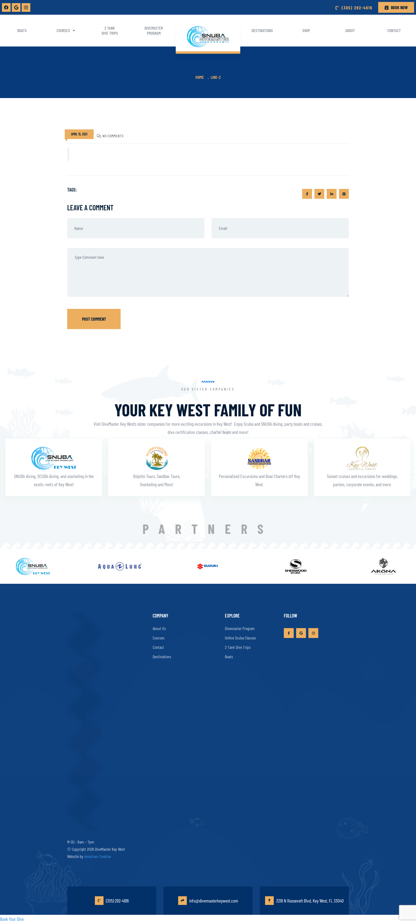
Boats (22, 30)
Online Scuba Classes (240, 637)
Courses (63, 30)
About (350, 30)
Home (200, 77)
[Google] (16, 7)
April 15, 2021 (79, 134)
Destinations (262, 30)
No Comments (113, 135)
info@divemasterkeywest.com (213, 900)
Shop (306, 30)
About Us (159, 628)
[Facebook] (6, 7)
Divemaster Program (153, 30)
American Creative (97, 856)
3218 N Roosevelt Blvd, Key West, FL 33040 (310, 900)
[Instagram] (26, 7)
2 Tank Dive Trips (110, 30)
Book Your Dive (12, 919)
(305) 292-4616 (117, 900)
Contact (394, 30)
